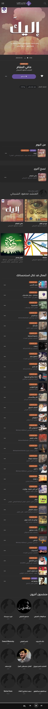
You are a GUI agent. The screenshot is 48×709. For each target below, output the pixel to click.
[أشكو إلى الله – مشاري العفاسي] (43, 428)
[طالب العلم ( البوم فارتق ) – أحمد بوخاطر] (43, 438)
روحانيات (23, 87)
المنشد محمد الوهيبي (26, 573)
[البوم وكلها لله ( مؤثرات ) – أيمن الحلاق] (43, 581)
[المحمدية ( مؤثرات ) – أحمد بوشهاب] (43, 305)
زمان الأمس (34, 285)
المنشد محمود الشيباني (24, 70)
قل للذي (35, 367)
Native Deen (8, 691)
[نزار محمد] (8, 656)
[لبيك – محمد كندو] (43, 448)
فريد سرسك (8, 617)
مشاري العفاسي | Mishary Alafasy (27, 430)
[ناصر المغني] (24, 631)
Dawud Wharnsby (8, 641)
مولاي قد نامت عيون (31, 520)
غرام (36, 499)
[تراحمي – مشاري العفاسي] (43, 540)
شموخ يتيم (34, 356)
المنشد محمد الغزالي (31, 410)
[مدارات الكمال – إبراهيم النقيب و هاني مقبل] (43, 510)
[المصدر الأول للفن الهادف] (23, 3)
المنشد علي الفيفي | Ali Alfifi (29, 563)
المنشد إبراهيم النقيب (31, 512)
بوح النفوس (34, 387)
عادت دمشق (33, 530)
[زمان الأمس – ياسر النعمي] (43, 285)
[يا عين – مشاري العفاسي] (43, 469)
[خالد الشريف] (40, 631)
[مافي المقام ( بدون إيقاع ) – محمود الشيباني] (12, 210)
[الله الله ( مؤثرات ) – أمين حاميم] (43, 326)
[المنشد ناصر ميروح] (40, 656)
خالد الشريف (40, 641)
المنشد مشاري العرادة (30, 338)
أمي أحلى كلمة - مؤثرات (30, 489)
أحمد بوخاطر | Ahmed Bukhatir (28, 318)
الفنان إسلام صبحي (32, 481)
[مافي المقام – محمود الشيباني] (42, 177)
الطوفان (35, 418)
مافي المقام (33, 176)
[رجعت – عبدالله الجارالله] (43, 346)
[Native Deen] (8, 681)
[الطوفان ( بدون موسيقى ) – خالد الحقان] (43, 418)
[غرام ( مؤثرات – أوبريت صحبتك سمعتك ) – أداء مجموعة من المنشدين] (43, 499)
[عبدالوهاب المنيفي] (40, 606)
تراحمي (35, 540)
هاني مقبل (20, 512)
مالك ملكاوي (33, 389)
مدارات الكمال (33, 510)
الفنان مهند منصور (32, 491)
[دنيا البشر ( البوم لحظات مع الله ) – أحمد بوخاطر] (43, 315)
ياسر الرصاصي (19, 155)
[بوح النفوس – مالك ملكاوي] (43, 387)
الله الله (35, 326)
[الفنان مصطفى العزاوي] (24, 656)
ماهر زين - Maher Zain (31, 297)
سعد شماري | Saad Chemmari (24, 691)
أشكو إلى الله (33, 428)
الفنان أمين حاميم (32, 328)
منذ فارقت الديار (32, 571)
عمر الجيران (14, 262)
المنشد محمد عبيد (30, 155)
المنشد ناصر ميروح (40, 666)
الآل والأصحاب (33, 397)
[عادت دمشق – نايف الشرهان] (43, 530)
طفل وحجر (19, 258)
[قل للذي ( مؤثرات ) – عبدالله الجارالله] (43, 367)
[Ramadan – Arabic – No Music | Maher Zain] (43, 295)
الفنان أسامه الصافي (19, 502)
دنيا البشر (34, 316)
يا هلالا (35, 479)
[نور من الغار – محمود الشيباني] (36, 210)
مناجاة (45, 258)
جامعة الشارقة (33, 336)
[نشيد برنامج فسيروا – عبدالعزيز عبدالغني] (43, 377)
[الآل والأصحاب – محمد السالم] (43, 397)
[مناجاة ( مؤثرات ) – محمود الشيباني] (36, 244)
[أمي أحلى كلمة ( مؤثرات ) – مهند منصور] (43, 489)
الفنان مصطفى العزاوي (24, 666)
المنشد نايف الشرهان (31, 532)
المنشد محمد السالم (31, 400)
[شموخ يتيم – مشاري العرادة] (43, 356)
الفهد (36, 573)
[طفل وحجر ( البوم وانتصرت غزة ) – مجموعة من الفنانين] (12, 244)
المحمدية (34, 305)
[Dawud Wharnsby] (8, 631)
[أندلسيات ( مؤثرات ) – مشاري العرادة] (43, 550)
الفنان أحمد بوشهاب (31, 308)
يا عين (36, 469)
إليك (34, 153)
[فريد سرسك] (8, 606)
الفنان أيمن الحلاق (32, 583)
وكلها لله (34, 581)
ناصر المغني (24, 641)
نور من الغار (43, 224)
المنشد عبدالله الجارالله (30, 348)
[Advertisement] (24, 116)
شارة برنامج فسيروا (31, 377)
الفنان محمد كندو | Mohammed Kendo (25, 451)
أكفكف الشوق (33, 408)
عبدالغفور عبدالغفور (40, 691)
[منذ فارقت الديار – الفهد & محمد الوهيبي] (43, 571)
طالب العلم (34, 438)
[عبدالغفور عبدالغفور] (40, 681)
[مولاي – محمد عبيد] (43, 520)
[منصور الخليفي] (24, 606)
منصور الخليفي (24, 617)
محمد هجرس (5, 262)
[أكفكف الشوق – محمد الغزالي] (43, 407)
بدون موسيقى (32, 87)
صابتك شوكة (33, 459)
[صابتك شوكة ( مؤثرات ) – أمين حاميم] (43, 458)
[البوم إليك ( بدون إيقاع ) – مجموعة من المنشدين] (42, 153)
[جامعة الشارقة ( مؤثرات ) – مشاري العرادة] (43, 336)
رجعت (36, 346)
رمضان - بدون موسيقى (30, 295)
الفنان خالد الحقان (32, 420)
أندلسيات (34, 551)
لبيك (36, 448)
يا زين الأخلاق (33, 561)
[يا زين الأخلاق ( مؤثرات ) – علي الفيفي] (43, 561)
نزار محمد (8, 666)
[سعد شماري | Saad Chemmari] (24, 681)
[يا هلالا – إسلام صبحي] (43, 479)
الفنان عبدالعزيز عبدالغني (30, 379)
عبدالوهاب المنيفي (40, 617)
